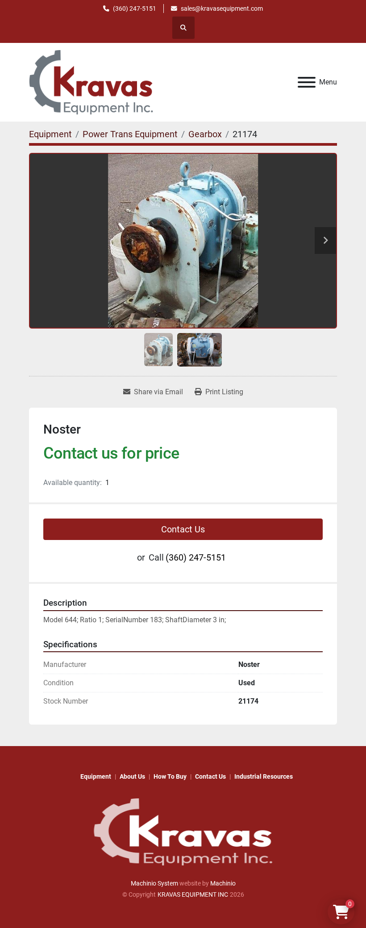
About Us (132, 776)
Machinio (223, 883)
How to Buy (170, 776)
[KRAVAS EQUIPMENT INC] (183, 831)
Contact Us (183, 529)
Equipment (95, 776)
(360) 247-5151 (134, 8)
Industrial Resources (263, 776)
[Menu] (307, 82)
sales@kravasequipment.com (222, 8)
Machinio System (154, 883)
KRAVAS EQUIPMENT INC (193, 894)
